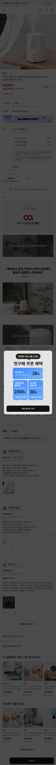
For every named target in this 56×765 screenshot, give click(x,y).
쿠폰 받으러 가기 (28, 409)
